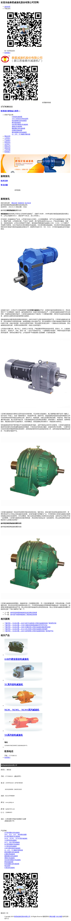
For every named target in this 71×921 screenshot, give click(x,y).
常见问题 (4, 185)
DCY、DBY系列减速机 (12, 842)
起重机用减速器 (17, 130)
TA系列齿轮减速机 (10, 840)
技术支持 (4, 181)
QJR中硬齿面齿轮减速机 (12, 848)
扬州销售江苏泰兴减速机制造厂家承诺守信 (28, 631)
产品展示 (7, 140)
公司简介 (7, 138)
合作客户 (7, 144)
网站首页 (7, 136)
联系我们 (7, 53)
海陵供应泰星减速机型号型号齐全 (25, 625)
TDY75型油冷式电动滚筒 (20, 118)
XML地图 (59, 916)
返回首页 (7, 6)
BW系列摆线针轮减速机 (12, 836)
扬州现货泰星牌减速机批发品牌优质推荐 (23, 612)
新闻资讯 (7, 142)
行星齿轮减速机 (9, 867)
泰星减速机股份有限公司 (22, 916)
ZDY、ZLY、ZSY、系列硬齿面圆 (15, 834)
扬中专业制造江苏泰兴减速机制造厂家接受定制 (30, 623)
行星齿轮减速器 (17, 116)
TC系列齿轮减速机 (10, 846)
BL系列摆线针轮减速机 (12, 844)
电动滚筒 (7, 866)
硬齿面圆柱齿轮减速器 (19, 132)
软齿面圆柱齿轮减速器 (19, 120)
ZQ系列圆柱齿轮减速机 (12, 832)
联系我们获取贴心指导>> (10, 111)
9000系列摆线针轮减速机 (20, 124)
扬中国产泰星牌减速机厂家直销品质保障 (23, 614)
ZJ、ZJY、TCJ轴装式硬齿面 (21, 134)
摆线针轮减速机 (17, 126)
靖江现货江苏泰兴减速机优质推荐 (25, 629)
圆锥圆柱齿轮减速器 (18, 128)
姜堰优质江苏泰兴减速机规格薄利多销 (27, 627)
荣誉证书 (7, 146)
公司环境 (7, 150)
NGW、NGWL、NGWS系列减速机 (15, 838)
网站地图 (52, 916)
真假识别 (7, 148)
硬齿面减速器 (16, 122)
